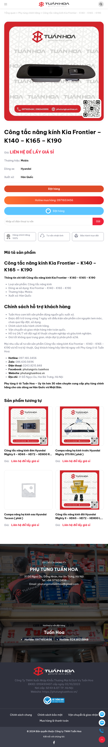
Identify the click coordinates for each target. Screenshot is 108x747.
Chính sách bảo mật (50, 714)
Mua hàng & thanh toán (54, 720)
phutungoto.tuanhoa (36, 369)
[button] (5, 4)
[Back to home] (54, 4)
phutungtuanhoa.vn (32, 373)
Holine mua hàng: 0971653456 (54, 200)
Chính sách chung (21, 714)
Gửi (98, 221)
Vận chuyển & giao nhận (83, 714)
